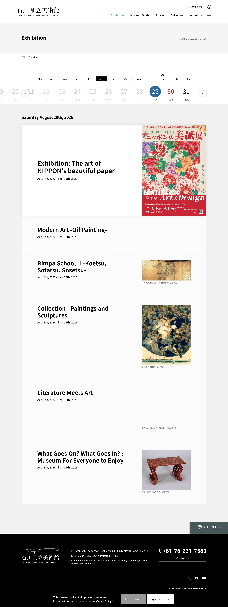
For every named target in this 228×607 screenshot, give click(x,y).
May (64, 79)
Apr (52, 79)
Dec (151, 79)
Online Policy (103, 601)
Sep (114, 79)
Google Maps (139, 551)
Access (160, 15)
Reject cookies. (133, 599)
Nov (138, 79)
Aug (101, 79)
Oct (126, 79)
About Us (196, 15)
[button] (25, 93)
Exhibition (117, 15)
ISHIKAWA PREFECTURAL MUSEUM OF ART (38, 11)
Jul (89, 79)
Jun (77, 79)
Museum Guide (139, 15)
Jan (163, 79)
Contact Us (196, 6)
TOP (23, 57)
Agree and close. (160, 599)
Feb (175, 79)
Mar (40, 79)
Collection (177, 15)
